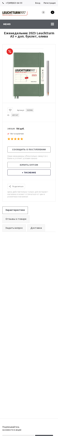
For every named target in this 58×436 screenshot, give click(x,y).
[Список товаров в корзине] (52, 16)
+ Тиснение (29, 172)
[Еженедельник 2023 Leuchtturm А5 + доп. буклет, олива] (29, 100)
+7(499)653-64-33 (14, 3)
